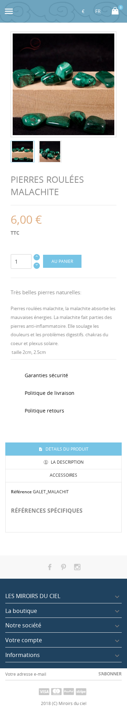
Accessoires (63, 475)
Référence (21, 492)
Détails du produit (66, 449)
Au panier (62, 261)
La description (67, 462)
